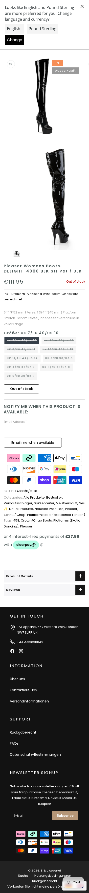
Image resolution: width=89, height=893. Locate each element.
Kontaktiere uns (23, 690)
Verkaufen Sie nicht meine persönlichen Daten (44, 886)
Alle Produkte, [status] (25, 497)
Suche (23, 875)
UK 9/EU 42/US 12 (60, 341)
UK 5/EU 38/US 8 (57, 368)
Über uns (17, 679)
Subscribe (65, 815)
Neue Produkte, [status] (22, 508)
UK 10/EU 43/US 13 (59, 350)
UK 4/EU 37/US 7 (22, 368)
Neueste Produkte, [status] (50, 508)
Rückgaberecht (23, 732)
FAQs (14, 743)
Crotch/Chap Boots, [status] (37, 520)
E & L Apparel (51, 871)
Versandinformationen (29, 701)
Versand (34, 293)
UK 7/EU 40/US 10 (23, 341)
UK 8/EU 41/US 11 (22, 350)
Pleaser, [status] (71, 508)
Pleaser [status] (26, 526)
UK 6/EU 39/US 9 (22, 377)
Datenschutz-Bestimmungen (35, 754)
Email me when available (32, 442)
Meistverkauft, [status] (67, 503)
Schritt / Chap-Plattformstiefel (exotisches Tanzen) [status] (44, 514)
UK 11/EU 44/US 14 (24, 359)
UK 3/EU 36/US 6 (60, 359)
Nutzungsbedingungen (52, 875)
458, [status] (12, 520)
